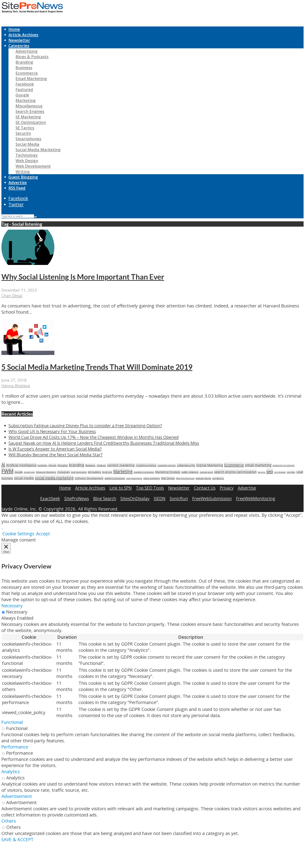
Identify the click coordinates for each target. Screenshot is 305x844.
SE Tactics (25, 127)
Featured (24, 89)
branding (76, 465)
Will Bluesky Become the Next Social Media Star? (55, 454)
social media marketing (54, 477)
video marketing (151, 478)
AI (3, 465)
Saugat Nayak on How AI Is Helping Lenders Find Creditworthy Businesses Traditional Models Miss (103, 443)
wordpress (218, 478)
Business (24, 67)
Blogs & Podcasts (32, 56)
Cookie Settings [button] (18, 534)
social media (24, 478)
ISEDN (159, 498)
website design (203, 478)
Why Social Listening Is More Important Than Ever (82, 276)
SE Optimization (31, 122)
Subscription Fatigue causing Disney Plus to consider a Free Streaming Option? (85, 425)
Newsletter (19, 40)
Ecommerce (27, 73)
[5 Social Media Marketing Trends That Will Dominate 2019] (27, 353)
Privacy (227, 488)
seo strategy (280, 472)
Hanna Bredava (15, 385)
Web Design (27, 160)
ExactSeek (50, 498)
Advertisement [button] (16, 796)
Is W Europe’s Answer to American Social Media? (55, 449)
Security (23, 133)
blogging (63, 465)
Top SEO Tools (150, 488)
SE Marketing (28, 116)
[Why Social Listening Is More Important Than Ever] (27, 263)
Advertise (17, 182)
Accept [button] (43, 534)
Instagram (63, 472)
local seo (107, 472)
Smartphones (28, 138)
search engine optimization (235, 471)
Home (14, 29)
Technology (27, 155)
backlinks (42, 465)
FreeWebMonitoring (255, 498)
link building (94, 472)
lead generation (79, 472)
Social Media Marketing (38, 149)
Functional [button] (12, 722)
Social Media (27, 144)
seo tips (291, 472)
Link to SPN (120, 488)
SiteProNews (76, 498)
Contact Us (205, 488)
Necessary (16, 612)
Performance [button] (14, 747)
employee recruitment (284, 465)
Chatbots (101, 465)
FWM (7, 471)
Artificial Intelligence (21, 465)
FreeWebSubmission (212, 498)
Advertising (27, 51)
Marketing (26, 100)
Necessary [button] (12, 606)
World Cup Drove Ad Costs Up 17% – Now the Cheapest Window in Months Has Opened (93, 437)
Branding (24, 62)
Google (22, 95)
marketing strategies (144, 472)
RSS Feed (16, 188)
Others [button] (8, 821)
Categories (18, 45)
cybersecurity (186, 465)
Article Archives (23, 34)
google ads (29, 472)
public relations (190, 472)
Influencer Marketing (46, 472)
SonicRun (179, 498)
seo (269, 471)
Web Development (33, 166)
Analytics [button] (10, 771)
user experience (134, 478)
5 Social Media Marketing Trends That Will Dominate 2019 (96, 367)
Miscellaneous (29, 106)
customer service (166, 465)
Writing (23, 171)
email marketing (258, 465)
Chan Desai (11, 295)
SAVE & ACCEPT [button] (17, 839)
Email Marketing (31, 78)
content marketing (121, 465)
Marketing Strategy (167, 472)
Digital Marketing (209, 465)
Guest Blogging (23, 177)
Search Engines (30, 111)
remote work (206, 472)
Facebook (25, 84)
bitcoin (52, 465)
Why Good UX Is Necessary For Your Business (52, 431)
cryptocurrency (146, 465)
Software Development (89, 478)
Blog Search (104, 498)
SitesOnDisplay (134, 498)
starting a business (114, 478)
